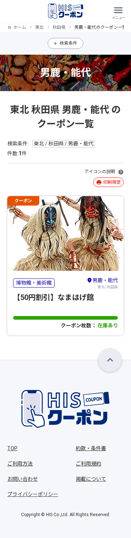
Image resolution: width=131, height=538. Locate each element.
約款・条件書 (91, 448)
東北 (39, 27)
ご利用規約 (88, 464)
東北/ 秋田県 (105, 283)
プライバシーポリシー (32, 494)
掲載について (91, 479)
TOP (12, 448)
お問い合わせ (22, 479)
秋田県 (59, 27)
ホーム (19, 27)
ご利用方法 (20, 464)
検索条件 (68, 43)
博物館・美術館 (34, 283)
